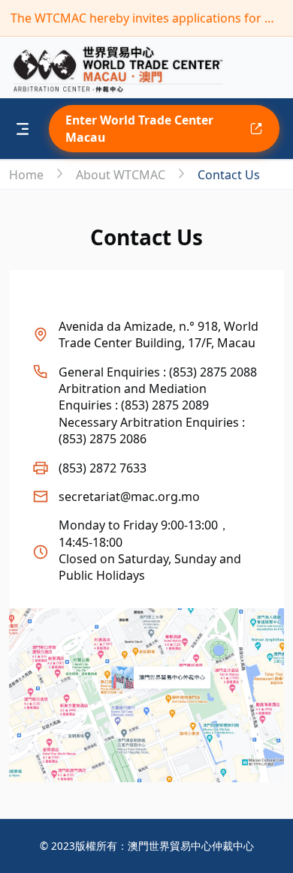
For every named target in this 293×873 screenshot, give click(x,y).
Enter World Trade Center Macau (139, 129)
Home (28, 174)
